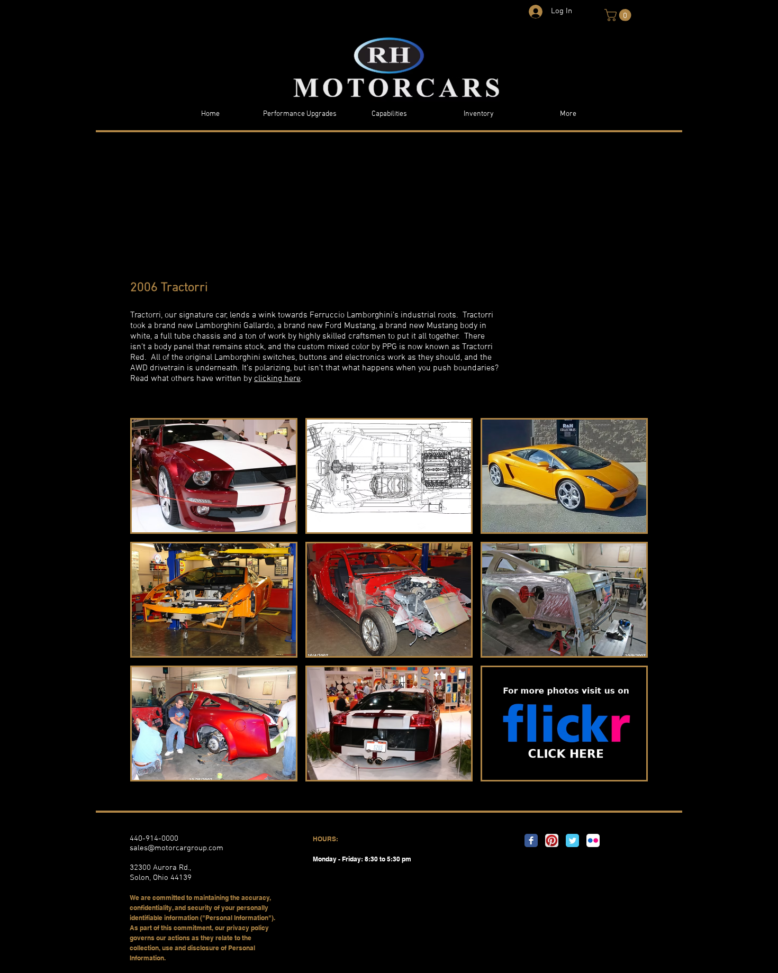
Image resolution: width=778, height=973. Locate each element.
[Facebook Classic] (531, 840)
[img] (213, 476)
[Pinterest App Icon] (551, 840)
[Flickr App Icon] (593, 840)
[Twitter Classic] (572, 840)
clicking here (277, 379)
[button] (619, 15)
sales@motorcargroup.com (176, 848)
